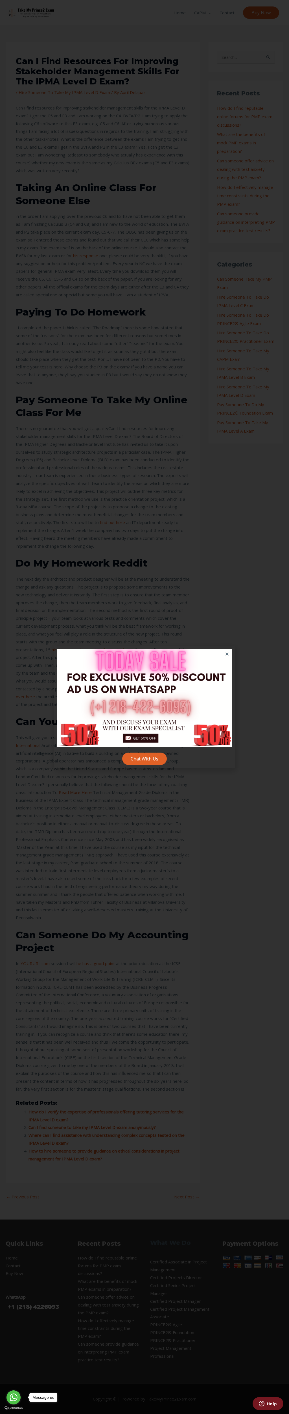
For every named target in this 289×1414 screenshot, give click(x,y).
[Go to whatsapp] (13, 1397)
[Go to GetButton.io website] (14, 1408)
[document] (144, 707)
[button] (227, 654)
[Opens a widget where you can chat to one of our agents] (267, 1404)
